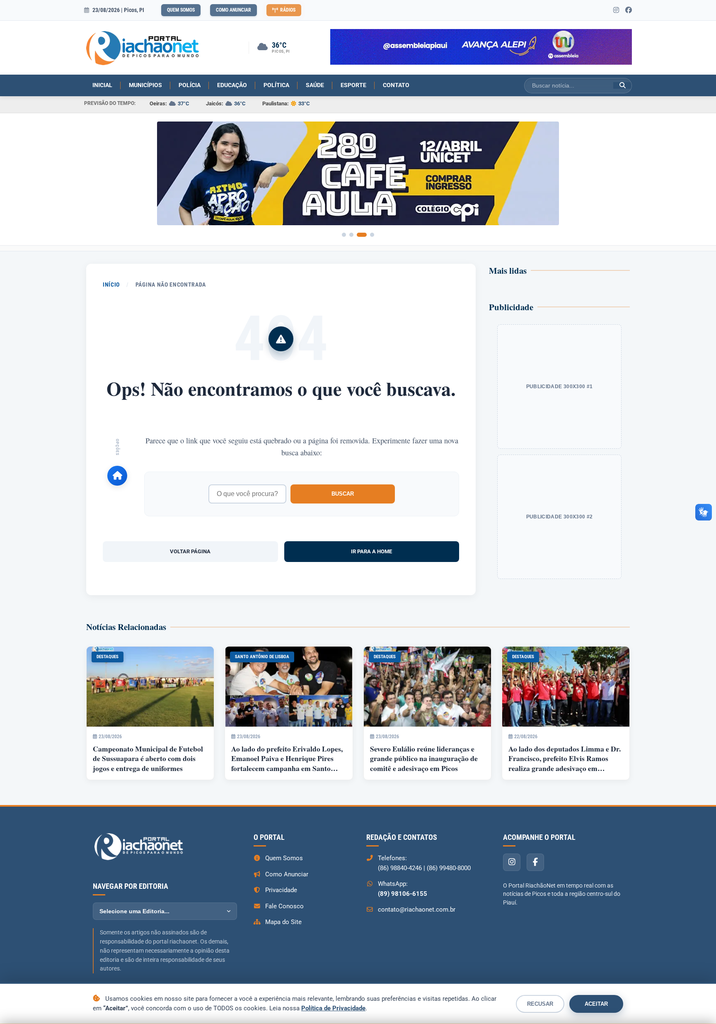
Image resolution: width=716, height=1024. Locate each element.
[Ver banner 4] (372, 235)
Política (276, 85)
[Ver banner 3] (362, 235)
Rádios (287, 10)
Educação (232, 85)
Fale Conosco (284, 906)
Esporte (353, 85)
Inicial (102, 85)
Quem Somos (181, 10)
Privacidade (281, 890)
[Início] (117, 476)
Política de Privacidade (333, 1008)
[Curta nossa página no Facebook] (628, 10)
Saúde (315, 85)
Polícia (190, 85)
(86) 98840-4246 (400, 868)
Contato (396, 85)
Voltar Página (190, 551)
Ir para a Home (371, 551)
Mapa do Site (283, 922)
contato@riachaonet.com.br (416, 909)
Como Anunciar (233, 10)
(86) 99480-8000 (449, 868)
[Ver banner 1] (344, 235)
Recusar (540, 1004)
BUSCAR (342, 494)
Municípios (145, 85)
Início (111, 284)
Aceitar (596, 1004)
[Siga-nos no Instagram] (616, 10)
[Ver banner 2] (351, 235)
